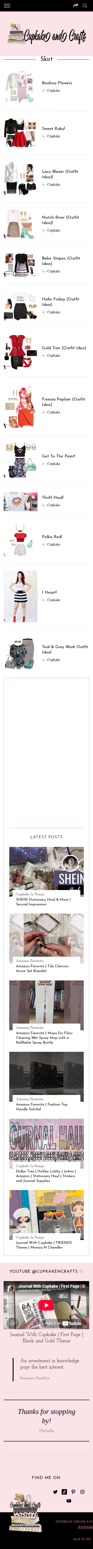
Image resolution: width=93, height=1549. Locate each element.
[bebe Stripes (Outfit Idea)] (20, 265)
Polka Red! (52, 537)
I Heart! (49, 593)
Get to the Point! (58, 456)
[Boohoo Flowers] (20, 87)
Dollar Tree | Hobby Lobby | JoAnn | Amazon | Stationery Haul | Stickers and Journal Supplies (46, 1176)
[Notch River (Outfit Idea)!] (20, 224)
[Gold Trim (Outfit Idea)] (20, 352)
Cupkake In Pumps (30, 894)
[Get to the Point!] (20, 460)
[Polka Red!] (20, 541)
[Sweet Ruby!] (20, 133)
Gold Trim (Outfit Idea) (64, 348)
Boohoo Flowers (57, 83)
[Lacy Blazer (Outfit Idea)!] (20, 178)
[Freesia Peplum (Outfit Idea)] (20, 406)
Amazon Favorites (30, 961)
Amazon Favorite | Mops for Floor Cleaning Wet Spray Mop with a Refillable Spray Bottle (44, 1038)
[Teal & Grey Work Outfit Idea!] (20, 653)
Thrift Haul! (52, 498)
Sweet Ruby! (53, 129)
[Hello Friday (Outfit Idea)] (20, 306)
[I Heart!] (20, 596)
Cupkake (53, 90)
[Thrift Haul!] (20, 501)
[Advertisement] (27, 751)
